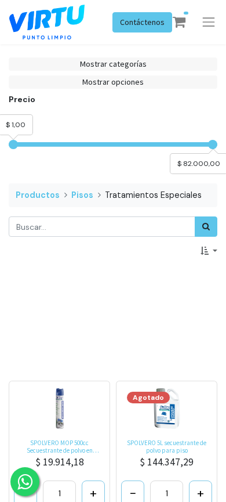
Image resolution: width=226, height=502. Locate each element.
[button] (209, 251)
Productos (38, 195)
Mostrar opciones (113, 82)
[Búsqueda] (206, 226)
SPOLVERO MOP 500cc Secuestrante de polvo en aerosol (60, 446)
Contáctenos (142, 22)
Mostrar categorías (113, 64)
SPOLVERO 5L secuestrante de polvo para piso (166, 446)
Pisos (82, 195)
